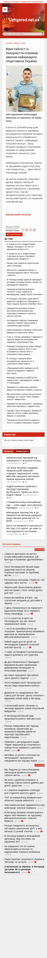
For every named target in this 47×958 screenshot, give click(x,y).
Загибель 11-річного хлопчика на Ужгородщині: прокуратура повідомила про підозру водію (22, 758)
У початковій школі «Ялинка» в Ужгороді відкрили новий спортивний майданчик (24, 708)
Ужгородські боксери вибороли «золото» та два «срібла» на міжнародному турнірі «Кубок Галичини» (24, 291)
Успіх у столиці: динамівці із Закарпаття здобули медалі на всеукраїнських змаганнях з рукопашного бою (24, 339)
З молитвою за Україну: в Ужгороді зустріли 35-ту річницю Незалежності (24, 869)
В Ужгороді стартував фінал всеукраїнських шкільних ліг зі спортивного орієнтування (20, 361)
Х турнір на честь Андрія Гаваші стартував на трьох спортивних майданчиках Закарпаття (21, 256)
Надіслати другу (14, 234)
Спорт (23, 43)
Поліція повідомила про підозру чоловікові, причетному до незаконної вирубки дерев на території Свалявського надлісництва (21, 732)
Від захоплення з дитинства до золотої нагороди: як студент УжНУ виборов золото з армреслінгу (24, 396)
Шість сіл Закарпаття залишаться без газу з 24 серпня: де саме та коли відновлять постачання (24, 528)
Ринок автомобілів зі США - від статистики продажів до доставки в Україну (23, 600)
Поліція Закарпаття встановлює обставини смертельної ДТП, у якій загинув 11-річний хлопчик (23, 828)
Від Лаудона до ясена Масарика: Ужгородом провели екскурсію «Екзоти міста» (22, 772)
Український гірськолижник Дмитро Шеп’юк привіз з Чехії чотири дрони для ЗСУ (23, 590)
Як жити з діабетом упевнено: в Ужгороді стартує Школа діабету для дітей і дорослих (24, 783)
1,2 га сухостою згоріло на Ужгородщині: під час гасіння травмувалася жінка (19, 621)
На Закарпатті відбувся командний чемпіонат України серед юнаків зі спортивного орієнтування (22, 323)
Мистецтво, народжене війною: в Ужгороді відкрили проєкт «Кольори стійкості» (22, 272)
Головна (9, 43)
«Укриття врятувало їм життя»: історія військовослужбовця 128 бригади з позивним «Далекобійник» (23, 557)
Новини (16, 43)
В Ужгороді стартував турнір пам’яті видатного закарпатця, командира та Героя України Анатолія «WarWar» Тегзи (24, 301)
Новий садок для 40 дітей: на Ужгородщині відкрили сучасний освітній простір (21, 644)
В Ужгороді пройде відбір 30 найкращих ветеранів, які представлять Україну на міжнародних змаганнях (24, 282)
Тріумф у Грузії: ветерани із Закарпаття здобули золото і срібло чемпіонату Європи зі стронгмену (24, 413)
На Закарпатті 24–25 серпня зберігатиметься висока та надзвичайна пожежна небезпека (22, 849)
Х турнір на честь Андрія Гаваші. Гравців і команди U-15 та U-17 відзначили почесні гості (21, 246)
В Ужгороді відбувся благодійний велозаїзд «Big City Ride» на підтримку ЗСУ (22, 839)
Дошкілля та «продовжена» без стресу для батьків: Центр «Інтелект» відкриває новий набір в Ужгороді (24, 695)
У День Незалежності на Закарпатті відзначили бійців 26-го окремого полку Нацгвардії (23, 611)
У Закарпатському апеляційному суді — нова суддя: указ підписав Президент (24, 505)
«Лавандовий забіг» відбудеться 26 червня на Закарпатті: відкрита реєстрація (22, 370)
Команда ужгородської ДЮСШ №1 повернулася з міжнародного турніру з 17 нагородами (24, 380)
